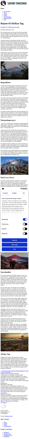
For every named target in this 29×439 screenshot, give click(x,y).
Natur (5, 12)
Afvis (14, 249)
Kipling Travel (8, 416)
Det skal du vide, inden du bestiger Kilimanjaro (13, 371)
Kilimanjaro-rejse (8, 435)
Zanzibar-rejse (7, 433)
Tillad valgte (14, 244)
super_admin (16, 27)
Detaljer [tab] (14, 193)
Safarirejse (6, 432)
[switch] (25, 224)
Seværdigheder (7, 17)
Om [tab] (24, 193)
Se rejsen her (4, 383)
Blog (5, 19)
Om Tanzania (7, 11)
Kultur (5, 15)
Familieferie (7, 436)
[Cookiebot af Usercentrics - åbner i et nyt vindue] (20, 189)
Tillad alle (14, 240)
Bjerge (11, 27)
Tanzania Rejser (8, 18)
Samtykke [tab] (5, 193)
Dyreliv (5, 14)
